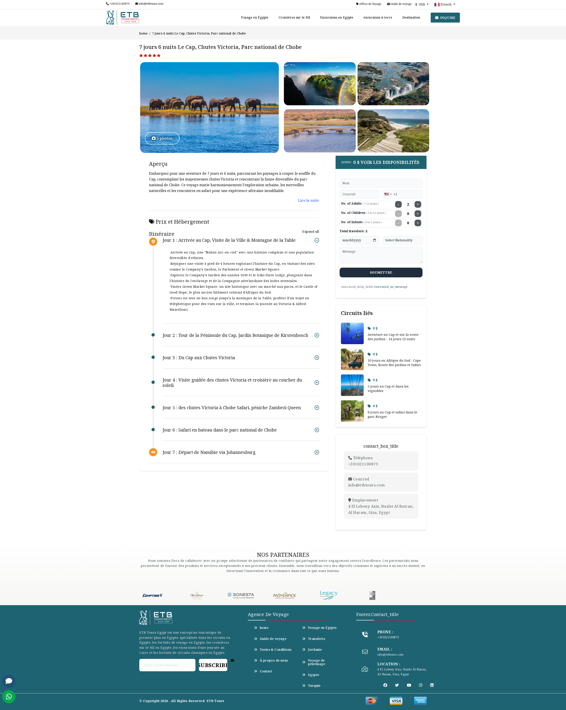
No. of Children (363, 213)
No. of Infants (361, 222)
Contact (266, 671)
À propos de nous (274, 660)
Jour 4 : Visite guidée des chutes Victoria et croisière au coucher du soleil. (232, 382)
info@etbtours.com (150, 3)
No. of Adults (360, 203)
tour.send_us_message (390, 287)
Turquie (314, 685)
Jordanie (315, 649)
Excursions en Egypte (336, 17)
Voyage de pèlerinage (316, 662)
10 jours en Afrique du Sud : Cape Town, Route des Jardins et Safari (394, 362)
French (446, 4)
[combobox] (388, 194)
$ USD (420, 4)
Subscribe (213, 665)
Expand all (310, 231)
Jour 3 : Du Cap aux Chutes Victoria (199, 358)
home (143, 33)
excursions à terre (377, 17)
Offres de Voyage (370, 4)
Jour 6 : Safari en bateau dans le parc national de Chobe (220, 430)
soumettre (381, 272)
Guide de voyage (401, 4)
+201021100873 (119, 3)
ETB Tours (215, 701)
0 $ (375, 328)
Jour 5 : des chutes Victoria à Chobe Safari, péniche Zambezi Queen (232, 408)
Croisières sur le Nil (294, 17)
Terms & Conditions (276, 649)
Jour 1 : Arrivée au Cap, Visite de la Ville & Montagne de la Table (229, 240)
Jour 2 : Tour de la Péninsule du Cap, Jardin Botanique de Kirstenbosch (235, 335)
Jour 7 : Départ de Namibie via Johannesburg (209, 452)
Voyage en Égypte (254, 17)
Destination (411, 17)
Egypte (313, 675)
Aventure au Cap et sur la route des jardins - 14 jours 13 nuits (393, 336)
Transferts (316, 639)
